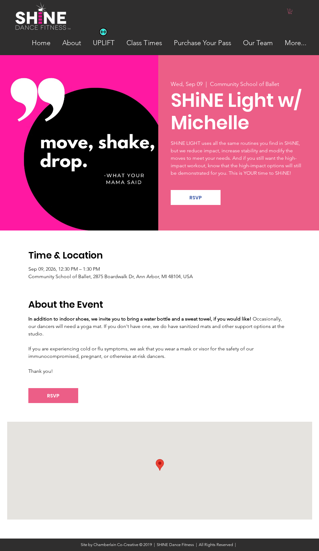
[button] (290, 11)
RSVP (195, 197)
